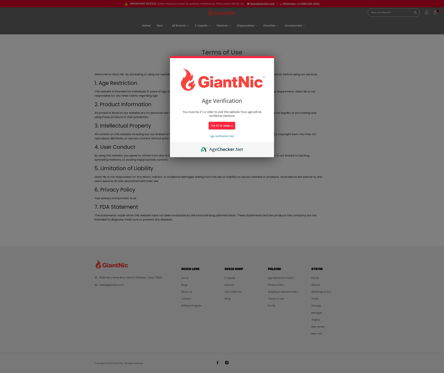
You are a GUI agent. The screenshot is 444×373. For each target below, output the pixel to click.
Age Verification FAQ (222, 136)
